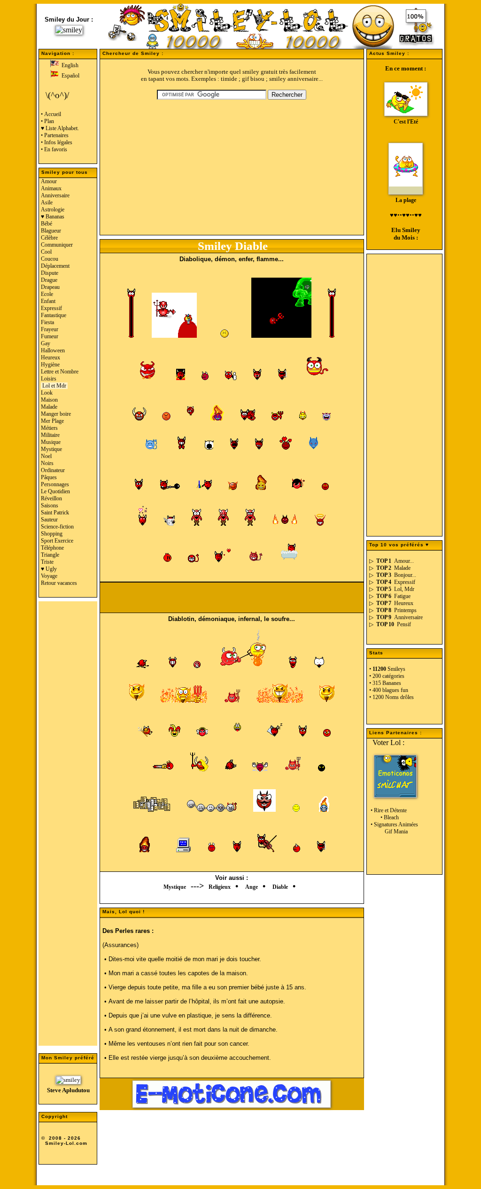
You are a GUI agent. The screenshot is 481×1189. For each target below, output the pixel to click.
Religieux (220, 887)
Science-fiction (57, 526)
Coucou (49, 259)
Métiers (49, 428)
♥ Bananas (52, 216)
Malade (49, 407)
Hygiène (50, 364)
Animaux (51, 188)
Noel (46, 456)
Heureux (50, 357)
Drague (49, 280)
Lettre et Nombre (59, 371)
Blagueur (51, 230)
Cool (46, 252)
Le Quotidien (55, 491)
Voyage (49, 576)
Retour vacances (59, 583)
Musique (51, 442)
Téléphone (52, 547)
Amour (49, 181)
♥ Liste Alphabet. (60, 128)
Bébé (46, 223)
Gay (45, 343)
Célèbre (49, 237)
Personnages (55, 484)
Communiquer (57, 244)
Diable (280, 887)
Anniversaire (55, 195)
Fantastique (53, 315)
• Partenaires (55, 135)
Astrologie (52, 209)
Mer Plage (52, 421)
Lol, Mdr (404, 589)
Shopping (51, 533)
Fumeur (49, 336)
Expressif (51, 308)
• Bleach (384, 817)
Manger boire (56, 414)
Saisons (49, 505)
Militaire (50, 435)
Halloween (53, 350)
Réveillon (51, 498)
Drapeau (50, 287)
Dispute (49, 273)
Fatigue (402, 596)
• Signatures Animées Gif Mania (393, 828)
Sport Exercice (57, 540)
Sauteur (49, 519)
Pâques (49, 477)
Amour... (404, 561)
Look (47, 392)
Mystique (51, 449)
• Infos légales (56, 142)
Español (69, 75)
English (68, 65)
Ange (251, 887)
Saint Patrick (55, 512)
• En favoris (54, 149)
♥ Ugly (49, 569)
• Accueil (51, 114)
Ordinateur (53, 470)
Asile (47, 202)
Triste (47, 562)
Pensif (404, 624)
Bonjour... (405, 575)
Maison (49, 399)
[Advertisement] (68, 828)
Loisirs (48, 378)
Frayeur (49, 329)
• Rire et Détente (388, 810)
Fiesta (47, 322)
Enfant (48, 301)
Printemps (405, 610)
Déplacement (55, 266)
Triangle (50, 555)
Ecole (47, 294)
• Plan (47, 121)
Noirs (47, 463)
